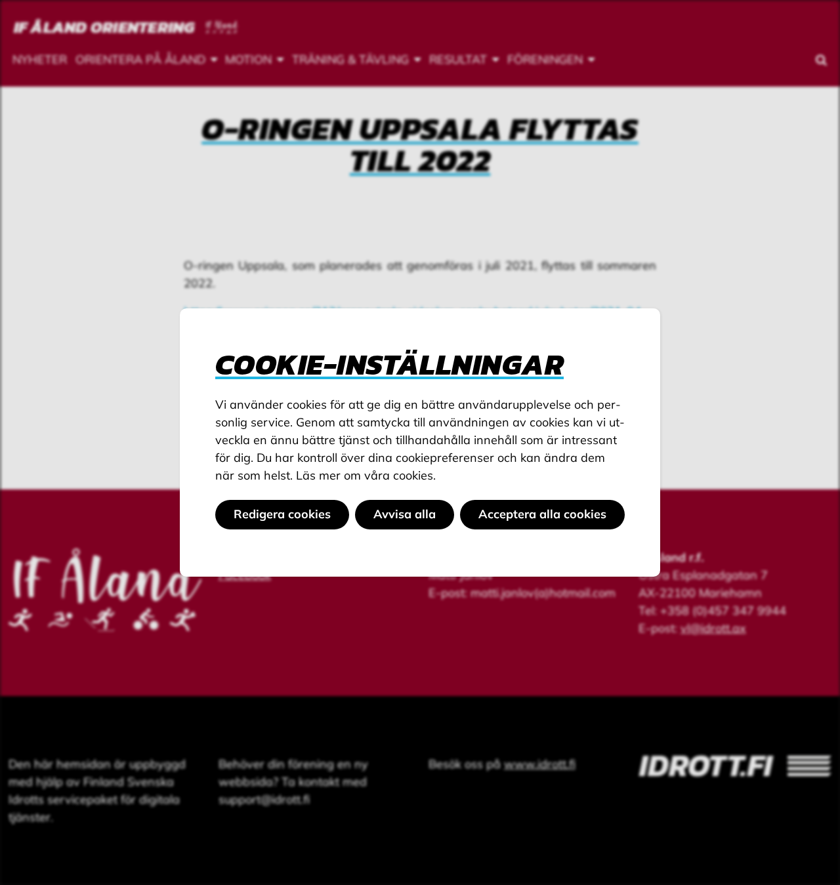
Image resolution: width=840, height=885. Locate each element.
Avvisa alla (404, 514)
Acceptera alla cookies (542, 514)
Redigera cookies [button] (282, 514)
